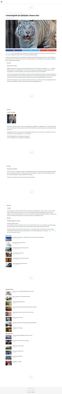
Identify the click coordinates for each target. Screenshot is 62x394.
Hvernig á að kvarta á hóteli (18, 317)
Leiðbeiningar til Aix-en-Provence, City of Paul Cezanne (23, 312)
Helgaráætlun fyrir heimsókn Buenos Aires (21, 247)
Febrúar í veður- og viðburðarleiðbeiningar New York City (23, 291)
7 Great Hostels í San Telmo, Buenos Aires (20, 258)
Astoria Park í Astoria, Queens (18, 345)
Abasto (48, 68)
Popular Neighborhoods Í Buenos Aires (20, 263)
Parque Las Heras (52, 230)
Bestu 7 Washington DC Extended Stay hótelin (21, 296)
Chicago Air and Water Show (18, 351)
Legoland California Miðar (17, 356)
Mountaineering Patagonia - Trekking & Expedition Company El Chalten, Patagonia (28, 237)
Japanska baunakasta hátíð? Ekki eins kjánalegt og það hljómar (25, 322)
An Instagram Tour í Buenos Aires (19, 242)
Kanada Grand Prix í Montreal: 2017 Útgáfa (21, 340)
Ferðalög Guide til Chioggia (18, 327)
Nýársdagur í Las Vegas (17, 361)
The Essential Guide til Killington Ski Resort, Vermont (22, 335)
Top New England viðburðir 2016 (19, 301)
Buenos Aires (8, 53)
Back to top (31, 388)
